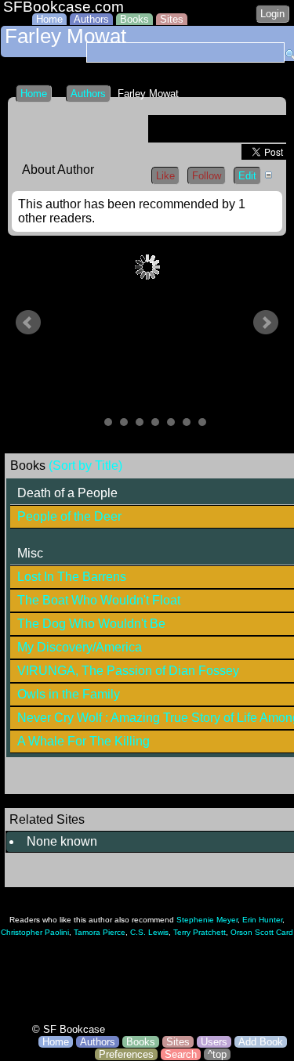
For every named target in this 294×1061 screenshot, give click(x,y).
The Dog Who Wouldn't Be (91, 623)
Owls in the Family (68, 694)
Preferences (126, 1054)
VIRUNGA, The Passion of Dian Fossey (128, 670)
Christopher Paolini (35, 932)
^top (217, 1054)
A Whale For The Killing (83, 741)
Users (214, 1042)
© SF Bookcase (68, 1029)
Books (134, 19)
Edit (247, 176)
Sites (171, 19)
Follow (206, 176)
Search (181, 1054)
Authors (91, 19)
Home (49, 19)
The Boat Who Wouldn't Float (98, 600)
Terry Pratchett (199, 932)
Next (265, 322)
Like (165, 176)
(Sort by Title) (85, 465)
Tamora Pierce (99, 932)
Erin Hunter (262, 919)
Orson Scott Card (261, 932)
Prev (28, 322)
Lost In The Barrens (71, 576)
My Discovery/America (79, 647)
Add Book (260, 1042)
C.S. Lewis (149, 932)
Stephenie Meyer (207, 919)
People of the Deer (69, 516)
